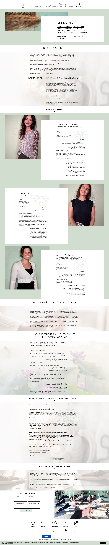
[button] (79, 4)
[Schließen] (107, 543)
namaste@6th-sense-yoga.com (44, 529)
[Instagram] (66, 530)
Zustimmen (103, 543)
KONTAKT (41, 539)
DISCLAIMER (55, 539)
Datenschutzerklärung (9, 543)
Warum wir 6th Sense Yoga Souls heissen (70, 29)
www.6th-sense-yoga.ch (44, 530)
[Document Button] (54, 459)
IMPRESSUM (46, 539)
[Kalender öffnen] (38, 503)
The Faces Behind (64, 29)
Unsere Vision (78, 27)
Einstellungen (96, 543)
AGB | (52, 539)
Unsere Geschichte (64, 27)
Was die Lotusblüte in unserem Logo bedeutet (72, 31)
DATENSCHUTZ (63, 539)
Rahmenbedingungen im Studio (69, 36)
